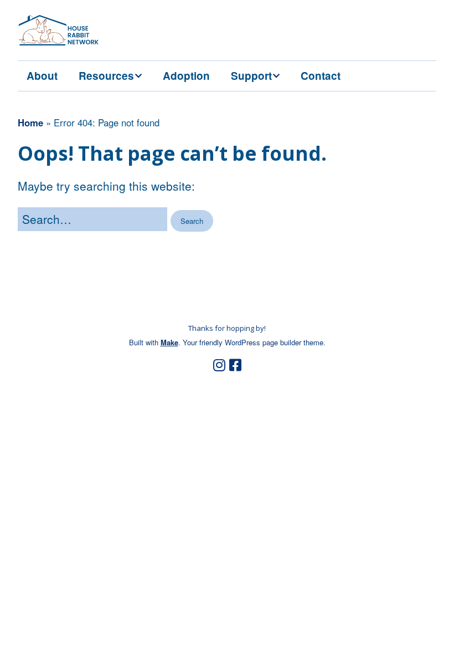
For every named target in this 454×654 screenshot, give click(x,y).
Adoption (186, 75)
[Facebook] (235, 365)
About (42, 75)
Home (30, 122)
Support (251, 75)
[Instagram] (219, 365)
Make (169, 342)
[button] (192, 221)
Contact (321, 75)
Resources (106, 75)
